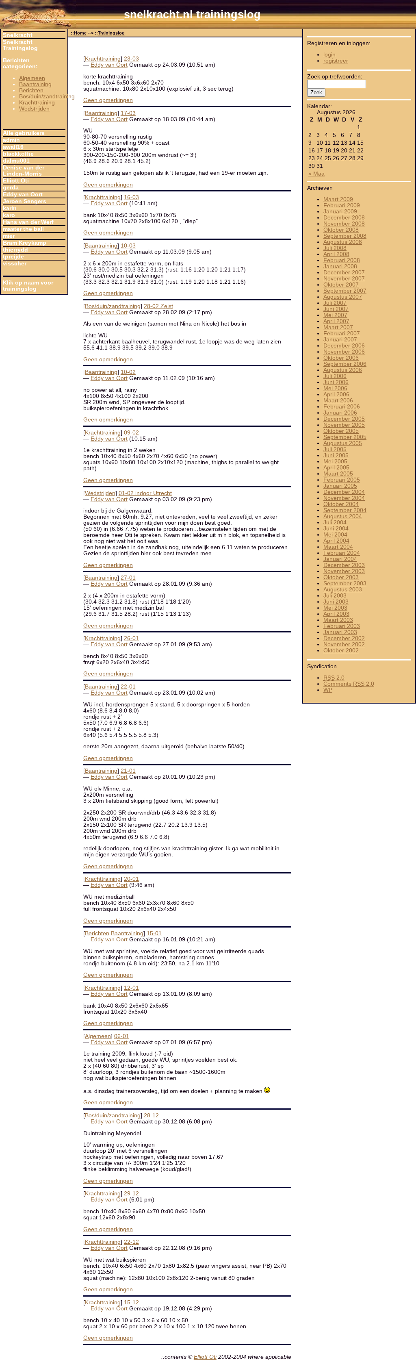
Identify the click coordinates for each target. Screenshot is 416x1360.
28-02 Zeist (158, 306)
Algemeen (32, 78)
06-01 (121, 1036)
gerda (11, 188)
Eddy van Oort (23, 194)
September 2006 (344, 364)
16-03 (131, 197)
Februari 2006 (341, 407)
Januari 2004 (340, 559)
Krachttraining (37, 103)
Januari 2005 (340, 486)
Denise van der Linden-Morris (23, 171)
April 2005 (336, 468)
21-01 (128, 771)
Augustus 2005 (342, 443)
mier (9, 236)
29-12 (131, 1194)
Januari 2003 (340, 632)
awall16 (13, 147)
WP (327, 690)
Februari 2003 (341, 626)
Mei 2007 (335, 315)
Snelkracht (17, 35)
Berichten (31, 90)
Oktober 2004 (341, 504)
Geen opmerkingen (108, 100)
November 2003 (344, 571)
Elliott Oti (16, 181)
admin (11, 140)
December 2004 (344, 492)
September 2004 (344, 510)
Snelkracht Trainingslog (20, 45)
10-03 (128, 246)
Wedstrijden (34, 109)
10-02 (128, 372)
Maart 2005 (338, 474)
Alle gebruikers (24, 133)
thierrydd (15, 250)
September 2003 (344, 583)
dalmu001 (16, 161)
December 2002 (344, 638)
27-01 (128, 578)
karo (9, 215)
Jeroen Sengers (24, 201)
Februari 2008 (341, 260)
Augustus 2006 (342, 370)
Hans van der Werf (28, 222)
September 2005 (344, 437)
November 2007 (344, 279)
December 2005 (344, 419)
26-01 (131, 638)
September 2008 (344, 236)
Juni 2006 (336, 382)
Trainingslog (111, 32)
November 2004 (344, 498)
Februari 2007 (341, 333)
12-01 (131, 988)
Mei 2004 (335, 535)
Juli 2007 (335, 303)
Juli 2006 (335, 376)
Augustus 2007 (342, 297)
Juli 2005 (335, 449)
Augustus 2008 (342, 242)
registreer (335, 61)
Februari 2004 (341, 553)
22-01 (128, 687)
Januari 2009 (340, 212)
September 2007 (344, 291)
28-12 (151, 1115)
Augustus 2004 (342, 516)
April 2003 (336, 614)
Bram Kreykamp (24, 243)
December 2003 (344, 565)
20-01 (131, 879)
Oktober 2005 (341, 431)
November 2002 (344, 644)
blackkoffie (18, 154)
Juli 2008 (335, 248)
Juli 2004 (335, 522)
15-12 (131, 1302)
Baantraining (35, 84)
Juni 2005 (336, 455)
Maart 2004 (338, 547)
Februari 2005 (341, 480)
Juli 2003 (335, 596)
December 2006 (344, 346)
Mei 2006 (335, 388)
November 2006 (344, 352)
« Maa (316, 174)
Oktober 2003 (341, 577)
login (329, 55)
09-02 (131, 433)
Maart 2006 (338, 401)
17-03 (128, 113)
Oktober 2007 (341, 285)
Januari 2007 (340, 340)
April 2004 (336, 541)
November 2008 (344, 224)
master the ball (23, 229)
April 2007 (336, 321)
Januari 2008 (340, 266)
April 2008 (336, 254)
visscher (14, 264)
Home (80, 32)
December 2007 (344, 272)
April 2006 (336, 394)
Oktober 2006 (341, 358)
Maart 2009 (338, 199)
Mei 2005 (335, 461)
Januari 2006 (340, 413)
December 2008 (344, 218)
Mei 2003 (335, 608)
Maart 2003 (338, 620)
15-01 (154, 933)
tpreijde (13, 257)
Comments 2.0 (348, 684)
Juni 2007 (336, 309)
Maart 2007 (338, 327)
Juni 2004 (336, 529)
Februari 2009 (341, 205)
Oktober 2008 (341, 230)
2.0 (333, 678)
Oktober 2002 (341, 650)
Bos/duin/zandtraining (47, 96)
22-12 (131, 1242)
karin (10, 208)
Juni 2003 (336, 602)
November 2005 (344, 425)
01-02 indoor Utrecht (145, 493)
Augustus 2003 (342, 590)
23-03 (131, 59)
